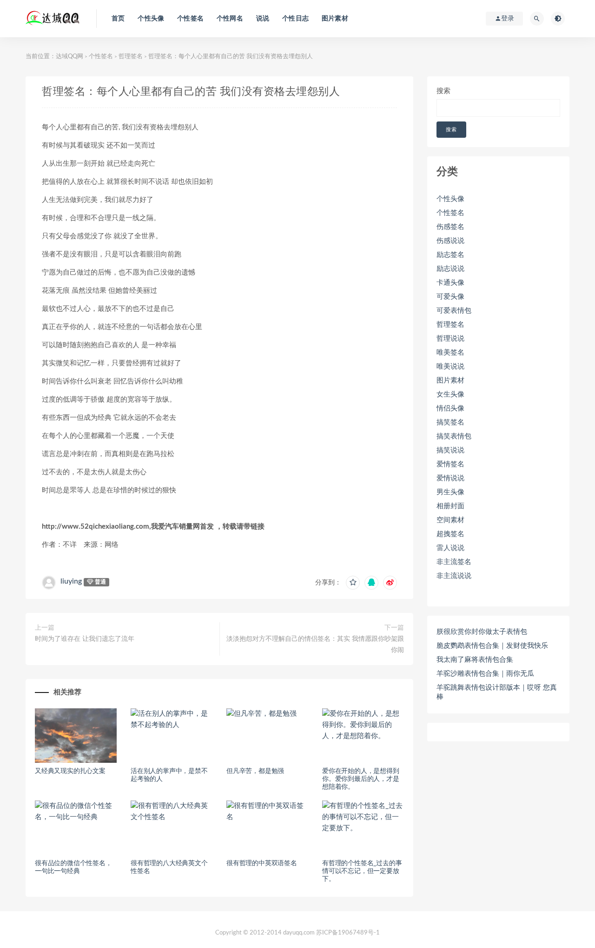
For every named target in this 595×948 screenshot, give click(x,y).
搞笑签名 (450, 422)
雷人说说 (450, 548)
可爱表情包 (453, 310)
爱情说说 (450, 478)
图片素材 (335, 18)
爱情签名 (450, 464)
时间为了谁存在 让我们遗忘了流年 (84, 639)
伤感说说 (450, 240)
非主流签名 (453, 561)
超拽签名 (450, 534)
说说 (262, 18)
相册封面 (450, 506)
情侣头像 (450, 408)
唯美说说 (450, 366)
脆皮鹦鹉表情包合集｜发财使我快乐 (492, 645)
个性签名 (190, 18)
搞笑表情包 (453, 436)
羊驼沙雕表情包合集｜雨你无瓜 (485, 673)
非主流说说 (453, 575)
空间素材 (450, 520)
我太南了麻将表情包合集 (474, 659)
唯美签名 (450, 352)
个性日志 (295, 18)
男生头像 (450, 492)
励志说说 (450, 268)
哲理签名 (131, 57)
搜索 (443, 90)
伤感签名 (450, 226)
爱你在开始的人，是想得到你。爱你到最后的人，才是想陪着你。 (360, 779)
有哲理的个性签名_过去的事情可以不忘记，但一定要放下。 (362, 871)
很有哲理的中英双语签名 (261, 863)
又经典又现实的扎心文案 (70, 771)
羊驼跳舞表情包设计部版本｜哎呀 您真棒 (496, 692)
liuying (71, 581)
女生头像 (450, 394)
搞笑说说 (450, 450)
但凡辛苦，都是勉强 (255, 771)
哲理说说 (450, 338)
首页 (118, 18)
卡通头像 (450, 282)
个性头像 (151, 18)
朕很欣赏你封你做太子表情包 (481, 631)
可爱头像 (450, 296)
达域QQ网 (69, 57)
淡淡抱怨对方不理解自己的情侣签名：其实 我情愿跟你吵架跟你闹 (315, 644)
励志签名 (450, 254)
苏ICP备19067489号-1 (348, 933)
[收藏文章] (353, 583)
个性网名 (230, 18)
